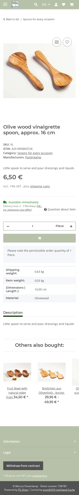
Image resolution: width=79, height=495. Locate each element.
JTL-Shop (23, 490)
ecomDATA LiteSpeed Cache (59, 490)
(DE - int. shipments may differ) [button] (22, 207)
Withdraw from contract (23, 466)
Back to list (12, 19)
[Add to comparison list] (56, 42)
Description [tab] (13, 313)
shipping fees (39, 475)
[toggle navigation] (5, 2)
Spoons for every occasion (35, 153)
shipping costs (40, 186)
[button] (37, 4)
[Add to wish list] (67, 42)
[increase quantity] (71, 226)
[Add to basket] (6, 32)
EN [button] (44, 4)
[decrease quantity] (7, 226)
